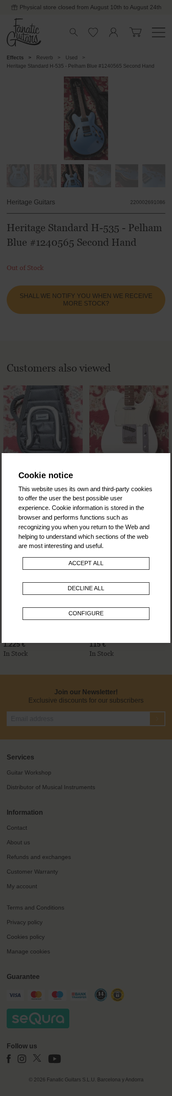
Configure (86, 613)
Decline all (86, 588)
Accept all (86, 563)
